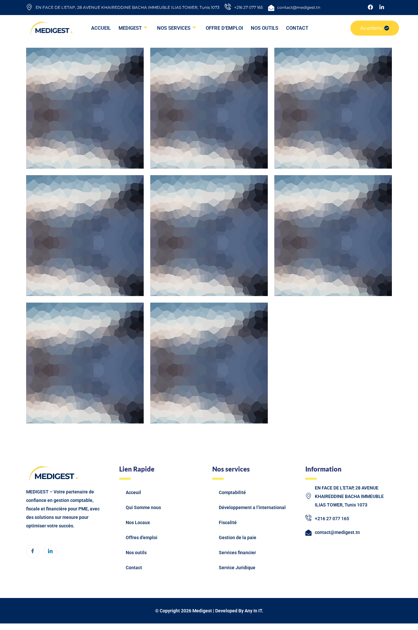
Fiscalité (228, 522)
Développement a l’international (252, 507)
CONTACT (297, 28)
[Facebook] (32, 551)
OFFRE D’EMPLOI (224, 28)
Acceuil (133, 492)
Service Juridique (237, 567)
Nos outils (136, 552)
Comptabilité (232, 492)
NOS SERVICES (173, 28)
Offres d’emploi (141, 537)
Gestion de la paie (237, 537)
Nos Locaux (138, 522)
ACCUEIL (101, 28)
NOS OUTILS (264, 28)
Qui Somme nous (143, 507)
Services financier (237, 552)
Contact (134, 567)
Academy (371, 28)
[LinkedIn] (50, 551)
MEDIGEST (130, 28)
